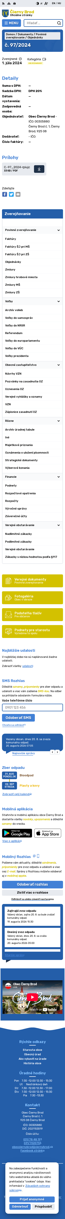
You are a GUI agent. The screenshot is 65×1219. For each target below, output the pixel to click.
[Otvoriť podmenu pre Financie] (58, 476)
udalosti (27, 666)
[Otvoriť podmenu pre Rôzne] (58, 420)
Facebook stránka (32, 1150)
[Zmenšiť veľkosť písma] (41, 3)
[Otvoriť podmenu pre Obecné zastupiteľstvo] (58, 364)
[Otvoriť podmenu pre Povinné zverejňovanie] (58, 230)
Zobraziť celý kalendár (17, 794)
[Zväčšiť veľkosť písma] (46, 3)
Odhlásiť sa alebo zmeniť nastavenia (32, 899)
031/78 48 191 (32, 1139)
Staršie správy (14, 955)
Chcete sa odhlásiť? (14, 725)
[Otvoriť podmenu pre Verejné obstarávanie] (58, 525)
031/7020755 (32, 1143)
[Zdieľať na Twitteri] (11, 194)
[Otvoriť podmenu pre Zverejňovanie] (58, 222)
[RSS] (3, 3)
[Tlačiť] (14, 3)
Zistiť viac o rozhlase (32, 892)
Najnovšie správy (23, 753)
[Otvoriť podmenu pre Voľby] (58, 301)
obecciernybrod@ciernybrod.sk (32, 1146)
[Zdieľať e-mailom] (18, 194)
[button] (52, 752)
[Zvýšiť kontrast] (37, 3)
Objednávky (35, 63)
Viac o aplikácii (12, 841)
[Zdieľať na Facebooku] (4, 194)
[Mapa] (9, 3)
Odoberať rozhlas (32, 884)
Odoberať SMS (18, 717)
